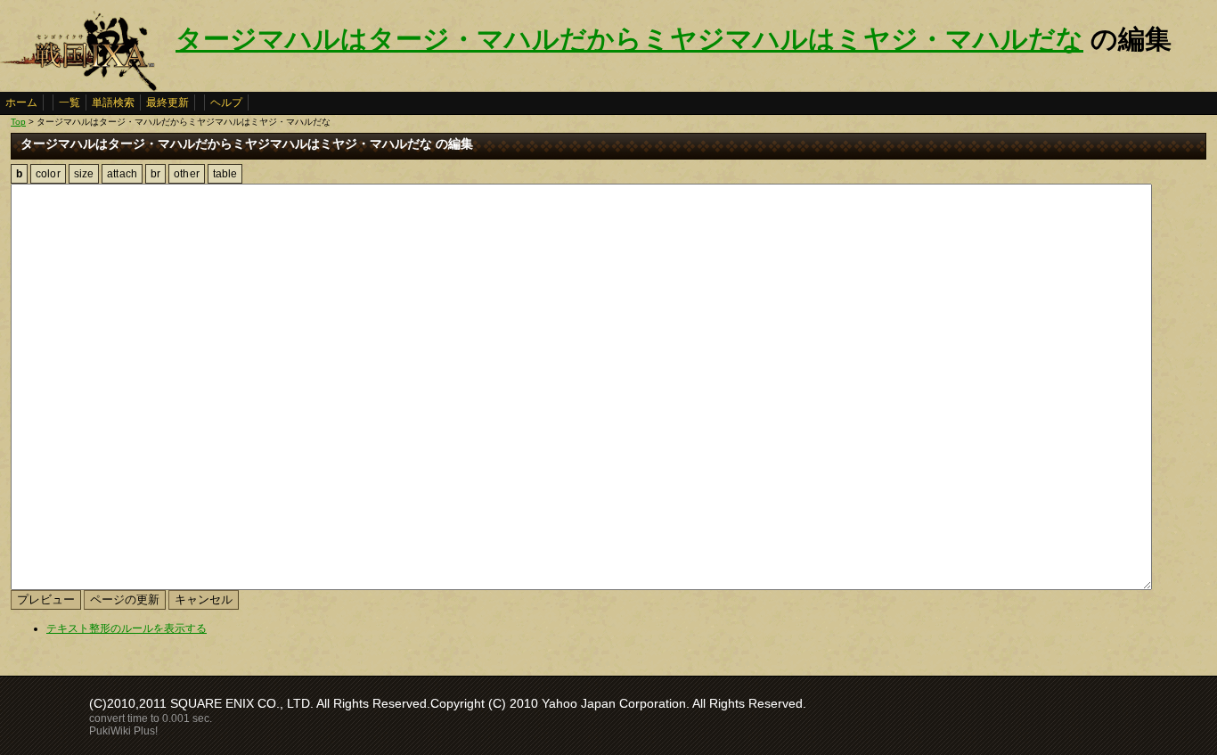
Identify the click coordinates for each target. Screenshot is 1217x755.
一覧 (69, 102)
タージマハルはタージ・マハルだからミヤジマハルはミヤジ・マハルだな (629, 38)
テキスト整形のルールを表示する (126, 628)
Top (18, 122)
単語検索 (113, 102)
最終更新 (167, 102)
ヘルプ (226, 102)
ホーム (21, 102)
